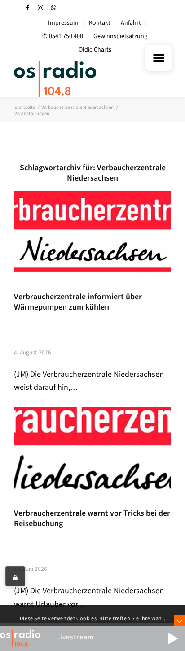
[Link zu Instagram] (40, 8)
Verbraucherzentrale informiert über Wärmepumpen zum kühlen (78, 302)
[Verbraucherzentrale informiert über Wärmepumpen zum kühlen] (92, 234)
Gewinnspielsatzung (120, 36)
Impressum (63, 22)
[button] (173, 638)
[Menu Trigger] (158, 58)
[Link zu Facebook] (27, 8)
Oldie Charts (95, 49)
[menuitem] (64, 23)
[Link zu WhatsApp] (53, 8)
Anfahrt (131, 22)
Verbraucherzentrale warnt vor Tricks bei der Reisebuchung (92, 518)
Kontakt (99, 22)
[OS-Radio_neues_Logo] (77, 79)
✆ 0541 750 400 (62, 36)
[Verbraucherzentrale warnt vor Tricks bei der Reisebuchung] (92, 451)
